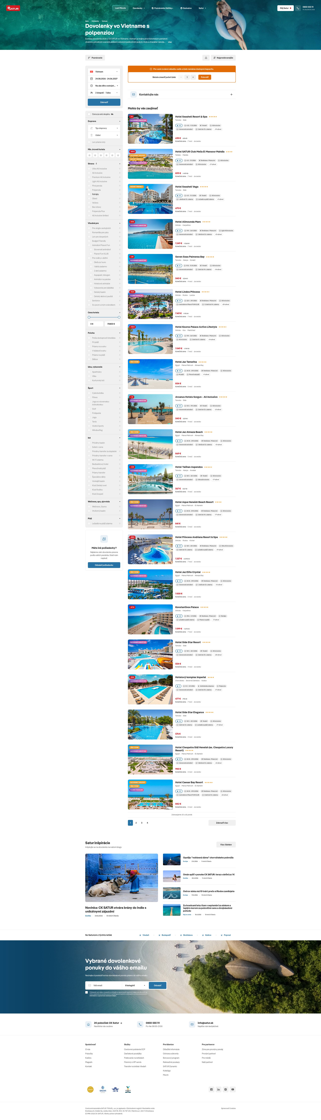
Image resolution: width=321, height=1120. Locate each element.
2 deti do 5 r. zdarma (198, 339)
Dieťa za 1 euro (100, 262)
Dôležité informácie (171, 1049)
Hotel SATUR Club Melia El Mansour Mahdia (199, 151)
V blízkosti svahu (99, 350)
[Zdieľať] (206, 58)
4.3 (180, 336)
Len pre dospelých (100, 236)
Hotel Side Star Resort (188, 642)
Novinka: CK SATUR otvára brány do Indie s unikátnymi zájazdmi (115, 909)
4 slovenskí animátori (186, 409)
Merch (166, 1075)
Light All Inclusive (99, 181)
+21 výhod (218, 409)
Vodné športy (98, 426)
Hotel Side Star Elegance (189, 712)
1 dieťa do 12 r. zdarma (205, 234)
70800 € (111, 324)
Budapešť (166, 935)
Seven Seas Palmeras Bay (190, 256)
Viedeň (145, 935)
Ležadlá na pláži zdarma (206, 199)
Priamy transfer (98, 472)
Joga (94, 417)
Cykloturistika (98, 393)
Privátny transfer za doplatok (104, 451)
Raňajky (95, 194)
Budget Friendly (99, 241)
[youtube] (233, 1089)
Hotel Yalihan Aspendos (189, 466)
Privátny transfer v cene (102, 455)
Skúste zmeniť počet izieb (164, 77)
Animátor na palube (102, 279)
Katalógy (167, 1070)
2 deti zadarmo (100, 271)
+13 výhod (218, 234)
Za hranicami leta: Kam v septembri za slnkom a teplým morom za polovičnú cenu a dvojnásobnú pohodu (207, 908)
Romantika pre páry (100, 232)
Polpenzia (96, 190)
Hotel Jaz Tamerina (186, 361)
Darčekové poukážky (133, 1053)
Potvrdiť (205, 77)
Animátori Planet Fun (101, 245)
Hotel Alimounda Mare (188, 221)
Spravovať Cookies (228, 1108)
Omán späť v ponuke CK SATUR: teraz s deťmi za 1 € (209, 874)
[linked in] (218, 1089)
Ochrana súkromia (170, 1053)
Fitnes (95, 397)
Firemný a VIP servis (132, 1062)
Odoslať (157, 985)
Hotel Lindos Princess (187, 291)
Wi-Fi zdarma (97, 460)
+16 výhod (218, 585)
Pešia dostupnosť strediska (103, 338)
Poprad (227, 935)
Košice (208, 935)
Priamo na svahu (99, 346)
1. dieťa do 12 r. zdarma (205, 585)
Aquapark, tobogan (102, 275)
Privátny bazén (98, 443)
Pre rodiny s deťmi (100, 258)
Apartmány (97, 372)
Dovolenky (137, 8)
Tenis (94, 421)
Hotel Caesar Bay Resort (189, 782)
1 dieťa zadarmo (100, 266)
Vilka (94, 376)
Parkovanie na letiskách (134, 1058)
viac (170, 42)
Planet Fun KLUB (101, 253)
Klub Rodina (97, 489)
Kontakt (88, 1066)
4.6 (180, 721)
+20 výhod (218, 655)
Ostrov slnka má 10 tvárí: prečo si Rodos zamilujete (208, 891)
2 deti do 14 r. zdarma (204, 269)
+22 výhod (224, 795)
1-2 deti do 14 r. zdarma (211, 304)
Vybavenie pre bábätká (104, 288)
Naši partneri (207, 1062)
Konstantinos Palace (187, 607)
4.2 (180, 511)
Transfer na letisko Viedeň (135, 1066)
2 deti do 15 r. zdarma (204, 655)
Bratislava (188, 935)
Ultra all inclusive (203, 480)
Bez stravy (96, 207)
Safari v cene (97, 447)
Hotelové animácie (102, 283)
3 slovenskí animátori (186, 164)
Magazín (88, 1062)
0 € (91, 324)
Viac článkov (226, 844)
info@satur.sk (205, 1022)
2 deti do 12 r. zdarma (204, 409)
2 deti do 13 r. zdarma (204, 129)
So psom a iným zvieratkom (103, 305)
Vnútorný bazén (99, 511)
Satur (201, 8)
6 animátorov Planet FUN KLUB (189, 304)
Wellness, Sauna (99, 506)
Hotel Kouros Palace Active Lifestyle (196, 326)
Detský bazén (100, 292)
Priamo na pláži (204, 620)
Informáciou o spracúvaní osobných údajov (103, 996)
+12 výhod (218, 763)
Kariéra (88, 1058)
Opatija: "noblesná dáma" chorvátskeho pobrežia (208, 857)
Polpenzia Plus (98, 211)
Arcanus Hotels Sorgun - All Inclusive (196, 396)
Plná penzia (97, 185)
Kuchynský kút (98, 380)
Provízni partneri (209, 1053)
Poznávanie (97, 58)
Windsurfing (97, 430)
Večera (95, 202)
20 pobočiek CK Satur (106, 1022)
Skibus (95, 359)
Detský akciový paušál (103, 296)
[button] (104, 71)
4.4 (180, 231)
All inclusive (202, 164)
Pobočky (89, 1053)
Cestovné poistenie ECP (134, 1049)
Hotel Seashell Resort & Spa (191, 116)
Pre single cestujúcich (101, 228)
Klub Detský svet (99, 485)
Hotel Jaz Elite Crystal (188, 572)
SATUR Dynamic (170, 1066)
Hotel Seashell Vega (186, 186)
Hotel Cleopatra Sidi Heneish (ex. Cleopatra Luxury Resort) (204, 749)
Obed (94, 198)
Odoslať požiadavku (104, 565)
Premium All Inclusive (101, 177)
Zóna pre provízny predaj (212, 1049)
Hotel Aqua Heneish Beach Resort (194, 502)
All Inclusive (97, 173)
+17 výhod (212, 164)
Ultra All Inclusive (99, 168)
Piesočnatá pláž (99, 468)
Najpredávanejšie (225, 58)
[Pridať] (193, 77)
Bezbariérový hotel (100, 464)
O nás (87, 1049)
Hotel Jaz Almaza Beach (189, 432)
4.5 (180, 125)
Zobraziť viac (222, 823)
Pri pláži (181, 374)
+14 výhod (218, 269)
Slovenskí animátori (102, 249)
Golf (94, 409)
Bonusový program (171, 1058)
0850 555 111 (153, 1022)
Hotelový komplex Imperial (190, 677)
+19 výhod (218, 129)
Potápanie (96, 413)
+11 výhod (220, 199)
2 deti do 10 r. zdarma (204, 690)
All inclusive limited (100, 215)
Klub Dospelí (97, 494)
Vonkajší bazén (98, 481)
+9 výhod (206, 374)
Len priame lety (98, 142)
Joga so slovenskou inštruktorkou (100, 403)
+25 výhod (225, 304)
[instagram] (225, 1089)
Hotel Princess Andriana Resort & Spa (196, 537)
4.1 (180, 265)
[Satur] (13, 8)
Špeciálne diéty (98, 477)
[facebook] (211, 1089)
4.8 (180, 616)
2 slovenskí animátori (186, 129)
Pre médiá (206, 1058)
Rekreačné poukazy (171, 1062)
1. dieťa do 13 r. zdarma (186, 199)
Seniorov (96, 300)
